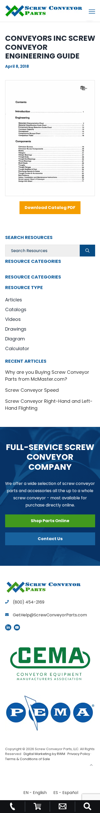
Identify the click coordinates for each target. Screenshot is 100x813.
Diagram (15, 339)
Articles (13, 299)
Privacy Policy (78, 753)
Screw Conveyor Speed (32, 390)
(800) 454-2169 (28, 602)
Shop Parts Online (50, 521)
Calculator (17, 348)
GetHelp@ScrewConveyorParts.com (50, 615)
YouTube (17, 627)
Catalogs (15, 309)
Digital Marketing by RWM (44, 753)
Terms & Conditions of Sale (27, 759)
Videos (13, 319)
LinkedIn (8, 627)
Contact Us (50, 539)
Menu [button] (86, 11)
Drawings (15, 329)
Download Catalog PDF (50, 208)
